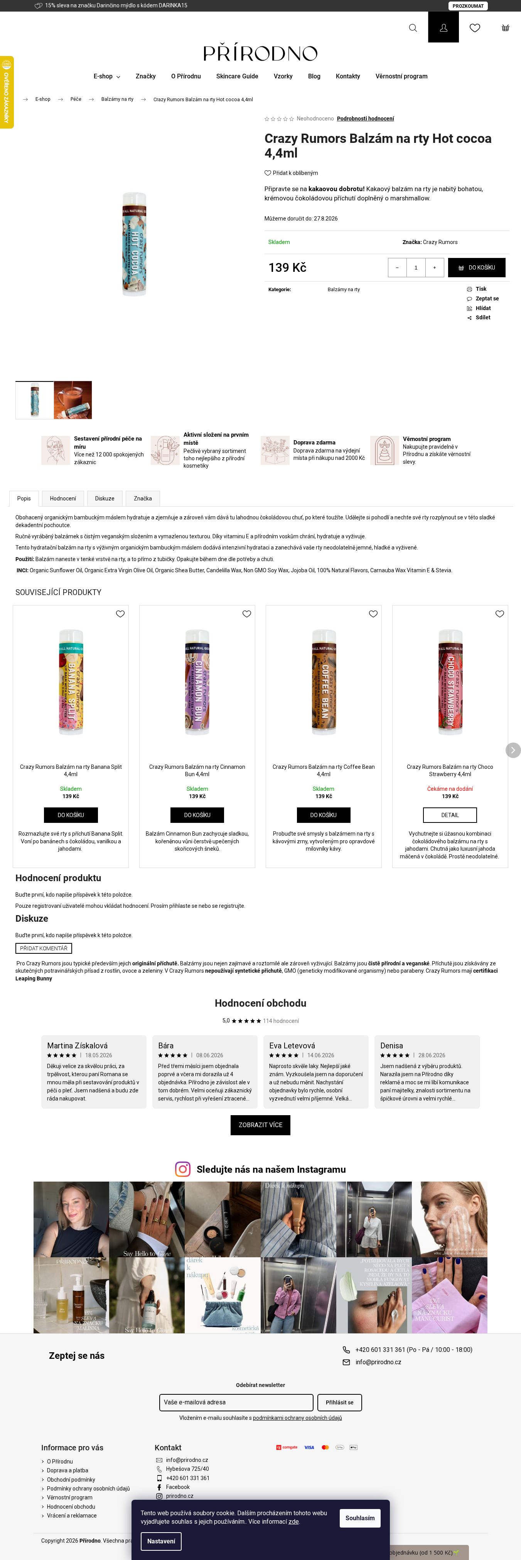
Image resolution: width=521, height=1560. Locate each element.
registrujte (231, 906)
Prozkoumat (468, 6)
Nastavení (161, 1541)
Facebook (178, 1487)
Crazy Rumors (440, 242)
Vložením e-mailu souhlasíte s (260, 1418)
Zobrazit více (260, 1125)
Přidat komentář (43, 948)
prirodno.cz (180, 1496)
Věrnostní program (70, 1497)
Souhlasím (360, 1518)
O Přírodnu (60, 1461)
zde (293, 1521)
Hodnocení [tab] (63, 498)
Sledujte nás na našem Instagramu (271, 1169)
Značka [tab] (143, 498)
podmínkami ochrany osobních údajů (297, 1418)
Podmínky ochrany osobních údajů (88, 1488)
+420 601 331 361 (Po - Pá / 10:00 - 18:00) (414, 1349)
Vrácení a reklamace (72, 1516)
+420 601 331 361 (188, 1478)
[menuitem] (107, 76)
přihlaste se (183, 906)
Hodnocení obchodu (261, 1003)
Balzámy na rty (344, 289)
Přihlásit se (340, 1402)
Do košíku (482, 268)
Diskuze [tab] (105, 498)
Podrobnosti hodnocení (365, 118)
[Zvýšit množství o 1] (434, 267)
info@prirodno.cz (378, 1362)
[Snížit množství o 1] (397, 267)
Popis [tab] (24, 498)
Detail (450, 815)
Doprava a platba (67, 1470)
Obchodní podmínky (71, 1480)
